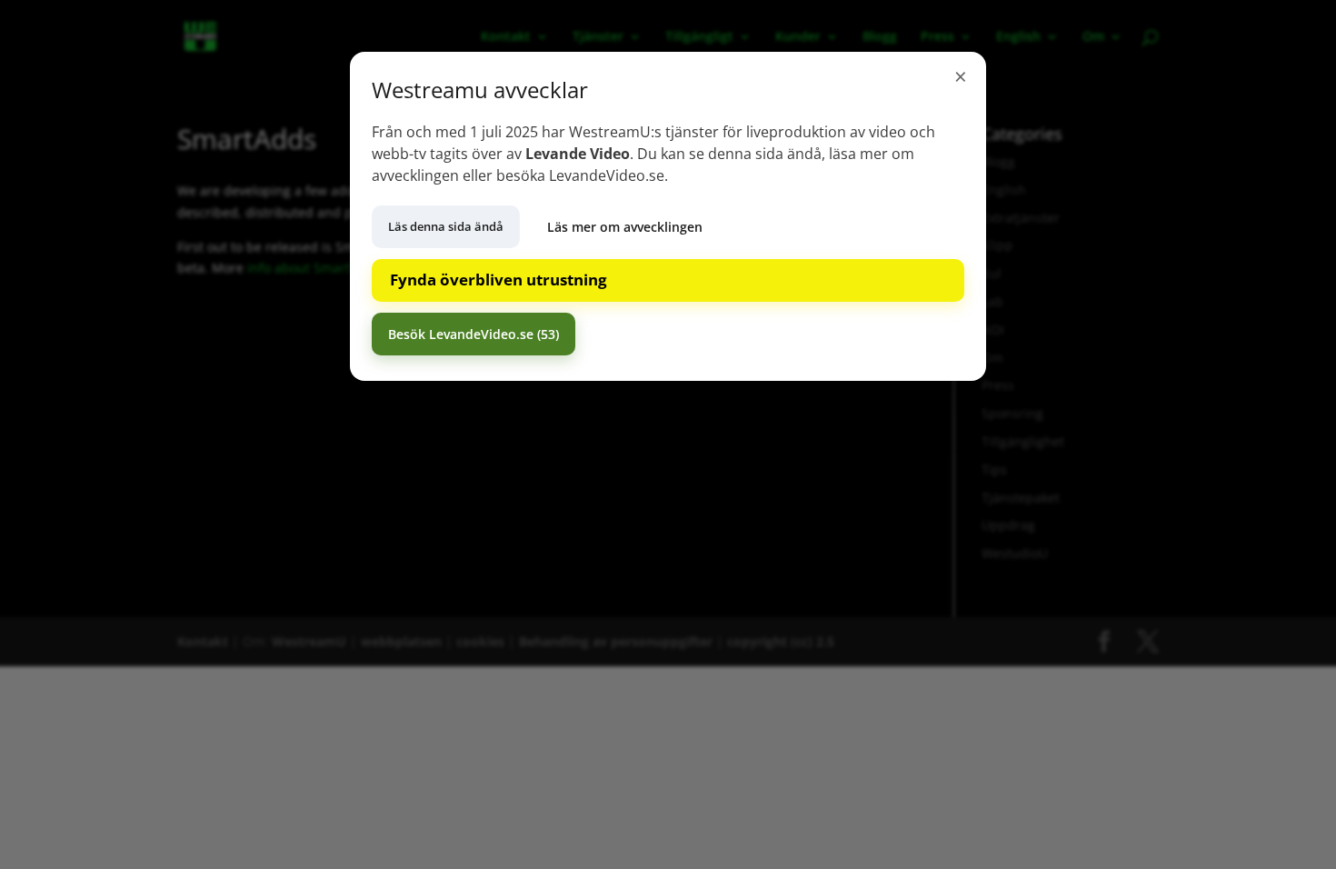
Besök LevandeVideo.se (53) (473, 334)
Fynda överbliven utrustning (498, 279)
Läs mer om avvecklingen (625, 226)
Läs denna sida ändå (445, 226)
